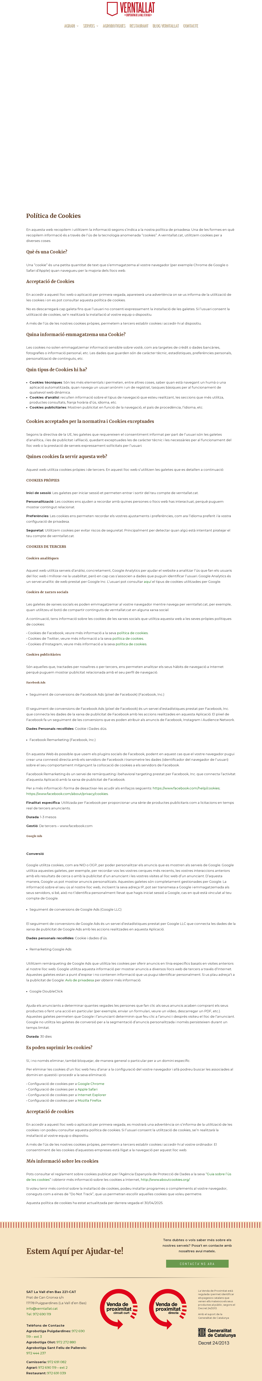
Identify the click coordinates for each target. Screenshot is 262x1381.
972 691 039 (56, 1373)
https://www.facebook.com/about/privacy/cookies (67, 794)
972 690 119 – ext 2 (53, 1367)
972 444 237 (36, 1353)
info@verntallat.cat (42, 1308)
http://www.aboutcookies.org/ (165, 1180)
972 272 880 (66, 1342)
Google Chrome (91, 1084)
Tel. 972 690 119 (38, 1314)
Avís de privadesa (79, 980)
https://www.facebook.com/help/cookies (186, 788)
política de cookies (132, 633)
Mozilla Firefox (89, 1100)
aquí (147, 582)
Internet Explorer (92, 1095)
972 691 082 (56, 1362)
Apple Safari (87, 1089)
